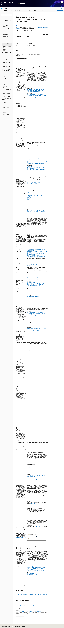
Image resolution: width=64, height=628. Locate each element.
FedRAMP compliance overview (23, 593)
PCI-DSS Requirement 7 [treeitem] (6, 110)
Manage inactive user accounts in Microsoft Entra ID (35, 182)
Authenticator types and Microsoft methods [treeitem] (6, 31)
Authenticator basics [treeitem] (6, 28)
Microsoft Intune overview (31, 476)
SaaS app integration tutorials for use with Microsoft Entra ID (36, 163)
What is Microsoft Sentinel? (31, 168)
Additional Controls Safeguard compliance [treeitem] (6, 93)
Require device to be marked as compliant (33, 227)
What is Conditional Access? (31, 265)
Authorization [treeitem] (5, 78)
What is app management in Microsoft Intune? (34, 575)
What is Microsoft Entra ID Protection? (33, 277)
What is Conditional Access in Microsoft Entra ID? (34, 470)
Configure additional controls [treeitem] (6, 50)
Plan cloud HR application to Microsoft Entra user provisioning (36, 83)
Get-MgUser (29, 196)
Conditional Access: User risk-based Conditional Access (35, 301)
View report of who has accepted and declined (34, 352)
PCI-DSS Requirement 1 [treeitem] (6, 104)
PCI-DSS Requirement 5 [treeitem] (6, 107)
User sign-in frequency (30, 228)
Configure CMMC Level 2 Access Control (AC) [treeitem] (6, 60)
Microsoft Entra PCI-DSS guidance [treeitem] (6, 102)
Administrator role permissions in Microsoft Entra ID (35, 100)
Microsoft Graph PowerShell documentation (35, 195)
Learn (17, 13)
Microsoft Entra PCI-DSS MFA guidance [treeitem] (7, 118)
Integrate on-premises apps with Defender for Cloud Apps (36, 577)
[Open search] (59, 8)
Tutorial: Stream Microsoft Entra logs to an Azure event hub (36, 170)
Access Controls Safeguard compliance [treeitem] (7, 87)
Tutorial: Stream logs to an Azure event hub (33, 91)
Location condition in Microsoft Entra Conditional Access (35, 570)
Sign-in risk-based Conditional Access (33, 514)
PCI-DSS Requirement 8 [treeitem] (6, 112)
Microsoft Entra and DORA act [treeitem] (6, 96)
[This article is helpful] (60, 20)
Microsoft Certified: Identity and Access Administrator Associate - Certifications (29, 611)
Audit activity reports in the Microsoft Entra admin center (36, 89)
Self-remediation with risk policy (32, 303)
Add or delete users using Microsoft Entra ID (34, 86)
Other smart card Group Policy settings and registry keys (36, 475)
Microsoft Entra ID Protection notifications (33, 279)
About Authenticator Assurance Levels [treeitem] (6, 26)
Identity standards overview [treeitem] (7, 20)
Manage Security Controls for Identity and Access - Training (25, 605)
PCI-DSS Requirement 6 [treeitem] (6, 109)
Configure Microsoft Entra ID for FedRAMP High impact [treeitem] (7, 41)
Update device (29, 192)
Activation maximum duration (31, 246)
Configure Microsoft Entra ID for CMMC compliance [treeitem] (7, 54)
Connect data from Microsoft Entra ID (33, 255)
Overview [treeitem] (4, 72)
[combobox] (6, 15)
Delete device (29, 193)
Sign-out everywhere (37, 526)
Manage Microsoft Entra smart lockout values (34, 330)
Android (43, 231)
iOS (45, 231)
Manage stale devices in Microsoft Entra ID (33, 183)
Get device (28, 191)
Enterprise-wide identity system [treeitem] (6, 74)
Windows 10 (29, 232)
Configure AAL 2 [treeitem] (5, 34)
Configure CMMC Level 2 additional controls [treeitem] (6, 67)
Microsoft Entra (21, 13)
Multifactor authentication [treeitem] (7, 76)
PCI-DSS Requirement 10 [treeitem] (6, 114)
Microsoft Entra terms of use (31, 351)
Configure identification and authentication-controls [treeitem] (7, 47)
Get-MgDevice (29, 198)
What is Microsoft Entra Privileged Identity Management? (36, 245)
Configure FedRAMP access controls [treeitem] (7, 44)
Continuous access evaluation (31, 516)
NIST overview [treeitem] (5, 23)
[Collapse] (11, 13)
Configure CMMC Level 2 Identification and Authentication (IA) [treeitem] (6, 63)
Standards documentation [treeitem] (6, 16)
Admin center (60, 10)
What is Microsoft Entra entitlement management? (35, 94)
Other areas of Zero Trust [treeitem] (7, 80)
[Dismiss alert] (62, 2)
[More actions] (47, 14)
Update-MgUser (29, 197)
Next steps (54, 16)
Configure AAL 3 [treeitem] (5, 36)
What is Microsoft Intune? (31, 573)
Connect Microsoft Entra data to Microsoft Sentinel (35, 90)
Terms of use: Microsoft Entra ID (32, 563)
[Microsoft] (1, 8)
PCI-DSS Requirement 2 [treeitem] (6, 105)
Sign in (62, 8)
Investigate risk (29, 166)
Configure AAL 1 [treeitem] (5, 32)
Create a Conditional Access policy (32, 264)
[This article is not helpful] (61, 20)
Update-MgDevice (29, 199)
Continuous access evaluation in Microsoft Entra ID (35, 468)
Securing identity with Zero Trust (32, 467)
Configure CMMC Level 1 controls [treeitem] (6, 57)
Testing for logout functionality (21, 537)
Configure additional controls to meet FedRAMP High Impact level (29, 597)
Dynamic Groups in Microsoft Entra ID (33, 101)
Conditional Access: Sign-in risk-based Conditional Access (36, 302)
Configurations (55, 15)
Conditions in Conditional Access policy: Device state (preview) (36, 567)
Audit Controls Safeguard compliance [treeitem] (7, 90)
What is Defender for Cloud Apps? (32, 574)
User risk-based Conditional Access (32, 515)
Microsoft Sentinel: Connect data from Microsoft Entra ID (36, 169)
